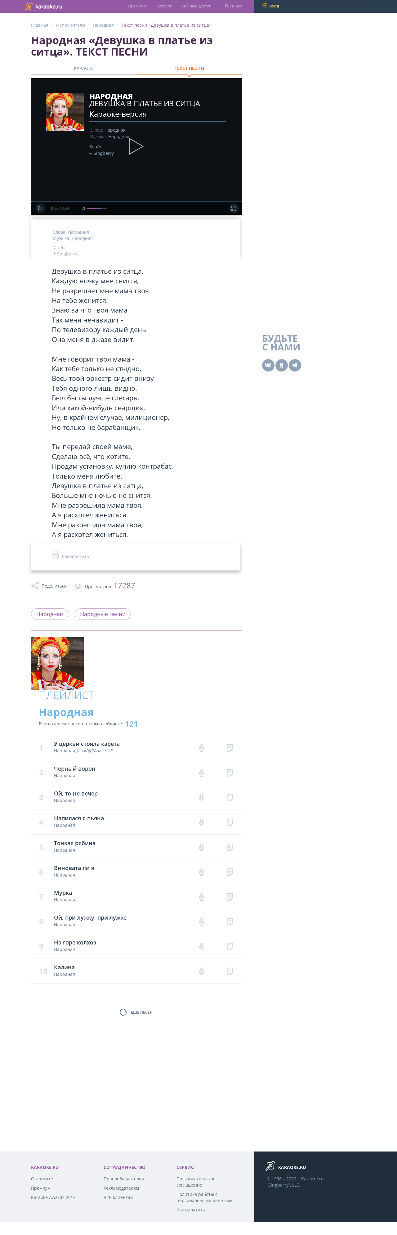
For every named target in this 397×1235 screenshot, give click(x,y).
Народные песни (103, 614)
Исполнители (70, 25)
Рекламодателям (121, 1188)
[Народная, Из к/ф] (229, 747)
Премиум (137, 6)
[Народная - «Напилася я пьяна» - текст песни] (229, 822)
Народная (103, 25)
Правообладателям (124, 1179)
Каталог (164, 6)
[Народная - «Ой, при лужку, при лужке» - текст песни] (229, 921)
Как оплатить (190, 1210)
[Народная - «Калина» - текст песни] (229, 971)
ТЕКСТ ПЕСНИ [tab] (189, 68)
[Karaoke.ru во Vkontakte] (268, 365)
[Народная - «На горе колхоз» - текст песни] (229, 946)
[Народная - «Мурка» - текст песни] (229, 896)
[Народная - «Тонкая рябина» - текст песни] (229, 847)
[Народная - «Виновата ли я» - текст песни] (229, 871)
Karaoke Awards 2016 (53, 1197)
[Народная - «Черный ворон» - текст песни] (229, 772)
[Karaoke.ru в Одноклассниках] (281, 365)
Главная (39, 25)
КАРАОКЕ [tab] (84, 68)
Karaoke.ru (312, 1179)
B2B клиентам (118, 1197)
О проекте (42, 1179)
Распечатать (75, 556)
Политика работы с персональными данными (204, 1197)
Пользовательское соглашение (196, 1182)
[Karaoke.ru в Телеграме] (295, 365)
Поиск (236, 6)
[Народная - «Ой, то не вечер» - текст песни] (229, 797)
